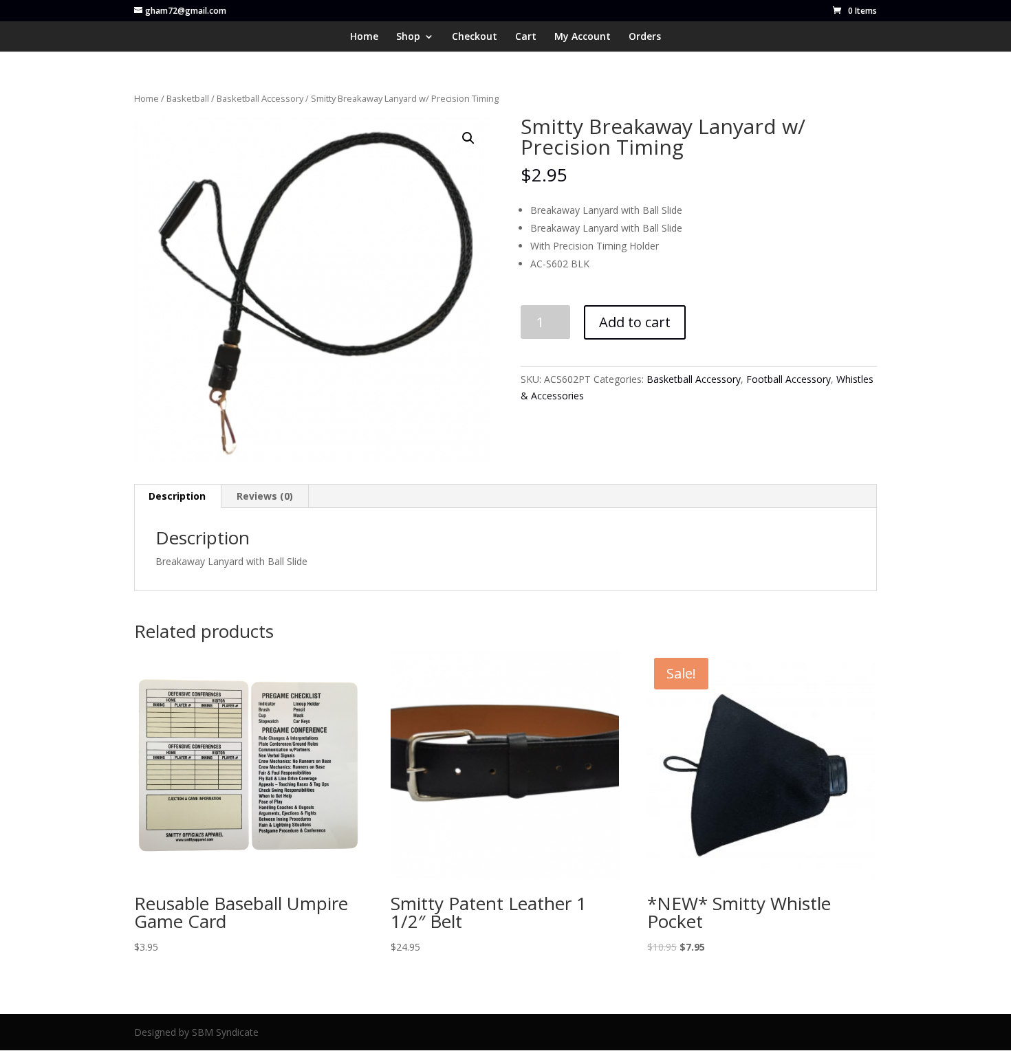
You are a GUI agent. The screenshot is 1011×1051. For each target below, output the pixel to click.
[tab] (177, 496)
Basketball (187, 98)
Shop (408, 37)
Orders (645, 37)
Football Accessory (788, 379)
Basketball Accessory (260, 98)
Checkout (474, 37)
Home (364, 37)
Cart (525, 37)
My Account (582, 37)
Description (177, 495)
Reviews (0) (265, 495)
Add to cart (635, 322)
